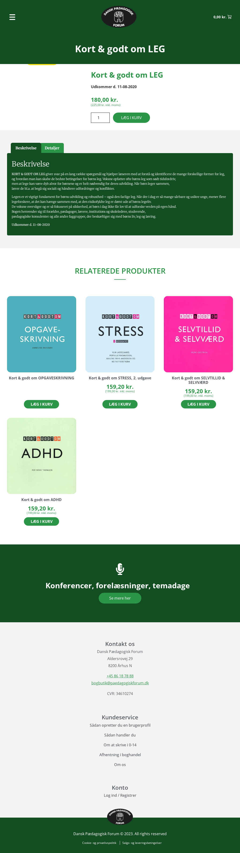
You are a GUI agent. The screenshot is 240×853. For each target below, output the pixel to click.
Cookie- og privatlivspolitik (99, 843)
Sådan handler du (120, 735)
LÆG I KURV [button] (120, 404)
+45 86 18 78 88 (120, 676)
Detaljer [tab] (52, 148)
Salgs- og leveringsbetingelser (142, 843)
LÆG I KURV (131, 117)
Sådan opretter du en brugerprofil (120, 725)
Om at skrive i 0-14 (120, 744)
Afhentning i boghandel (120, 754)
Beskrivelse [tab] (26, 148)
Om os (120, 764)
